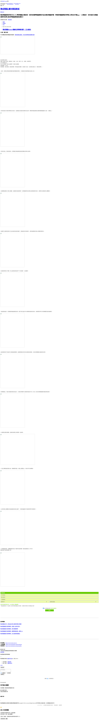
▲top (1, 665)
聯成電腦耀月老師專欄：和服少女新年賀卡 (10, 626)
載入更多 (2, 667)
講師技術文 (10, 663)
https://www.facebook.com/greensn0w (14, 645)
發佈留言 (2, 674)
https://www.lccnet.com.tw (11, 642)
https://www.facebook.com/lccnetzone (14, 644)
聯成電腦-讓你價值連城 (9, 9)
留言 (11, 658)
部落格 (4, 23)
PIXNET (41, 705)
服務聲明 (60, 705)
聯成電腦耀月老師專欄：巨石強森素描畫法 (10, 633)
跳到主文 (2, 12)
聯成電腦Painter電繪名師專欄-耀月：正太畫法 (17, 29)
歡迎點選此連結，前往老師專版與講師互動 (24, 34)
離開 (6, 718)
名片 (4, 24)
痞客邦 (8, 658)
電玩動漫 (10, 19)
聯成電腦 (2, 652)
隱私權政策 (56, 705)
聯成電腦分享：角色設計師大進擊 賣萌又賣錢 (10, 624)
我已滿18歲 (3, 718)
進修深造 (9, 661)
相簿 (4, 21)
